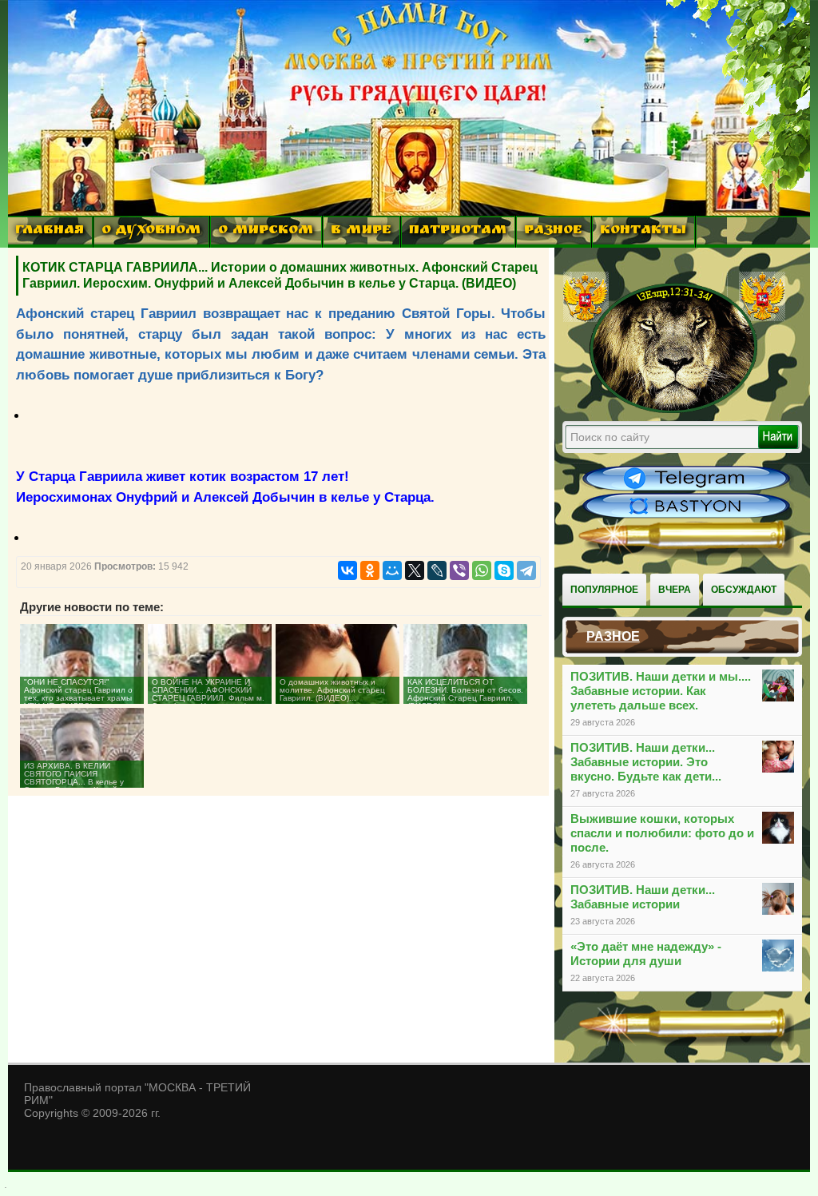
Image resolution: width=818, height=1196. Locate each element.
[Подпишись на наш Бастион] (686, 516)
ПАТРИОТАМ (457, 231)
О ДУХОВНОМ (151, 231)
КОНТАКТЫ (643, 231)
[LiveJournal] (437, 570)
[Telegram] (526, 570)
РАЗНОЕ (553, 231)
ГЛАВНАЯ (49, 231)
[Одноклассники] (369, 570)
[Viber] (459, 570)
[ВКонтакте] (347, 570)
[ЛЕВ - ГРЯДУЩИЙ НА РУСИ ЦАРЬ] (674, 409)
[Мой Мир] (392, 570)
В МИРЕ (361, 231)
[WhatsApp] (481, 570)
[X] (414, 570)
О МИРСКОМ (265, 231)
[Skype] (504, 570)
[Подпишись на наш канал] (686, 489)
